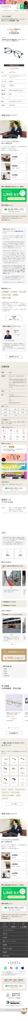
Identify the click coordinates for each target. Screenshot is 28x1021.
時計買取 (22, 409)
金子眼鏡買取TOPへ (14, 733)
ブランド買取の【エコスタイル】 (7, 10)
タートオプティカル (20, 789)
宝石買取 (14, 412)
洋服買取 (5, 409)
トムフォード (6, 792)
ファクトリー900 (15, 792)
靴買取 (5, 412)
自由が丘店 (6, 675)
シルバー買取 (14, 415)
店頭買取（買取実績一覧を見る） (16, 90)
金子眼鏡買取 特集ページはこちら (14, 318)
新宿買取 (16, 294)
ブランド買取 (23, 291)
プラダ (18, 795)
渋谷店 (5, 671)
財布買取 (5, 415)
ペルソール (5, 798)
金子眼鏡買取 (16, 10)
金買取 (22, 412)
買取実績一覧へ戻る (14, 356)
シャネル (11, 789)
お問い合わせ (6, 955)
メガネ (11, 85)
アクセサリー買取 (7, 294)
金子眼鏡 (11, 81)
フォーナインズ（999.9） (8, 795)
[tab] (12, 644)
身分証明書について (6, 220)
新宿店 (10, 94)
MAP (11, 400)
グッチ (4, 789)
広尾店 (5, 673)
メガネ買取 (22, 10)
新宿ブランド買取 (7, 297)
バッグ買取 (14, 409)
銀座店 (5, 668)
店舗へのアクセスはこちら (14, 402)
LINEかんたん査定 (7, 948)
